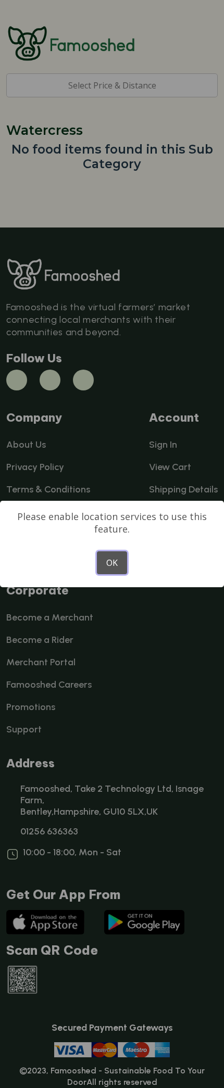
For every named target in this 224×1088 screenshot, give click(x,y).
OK (112, 562)
